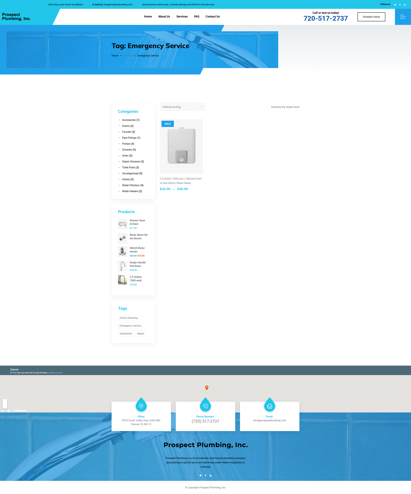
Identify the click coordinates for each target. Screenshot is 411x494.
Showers (127, 149)
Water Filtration (131, 185)
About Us (164, 16)
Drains (126, 125)
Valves (126, 179)
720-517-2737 (326, 18)
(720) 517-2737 (205, 421)
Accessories (129, 119)
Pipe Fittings (129, 137)
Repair (140, 333)
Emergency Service (130, 325)
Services (182, 16)
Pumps (126, 143)
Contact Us (213, 16)
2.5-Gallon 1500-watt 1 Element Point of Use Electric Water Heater (181, 181)
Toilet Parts (128, 167)
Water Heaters (130, 191)
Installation (126, 333)
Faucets (126, 131)
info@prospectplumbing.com (117, 4)
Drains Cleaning (129, 317)
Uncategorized (130, 173)
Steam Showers (131, 161)
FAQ (196, 16)
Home (148, 16)
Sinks (125, 155)
